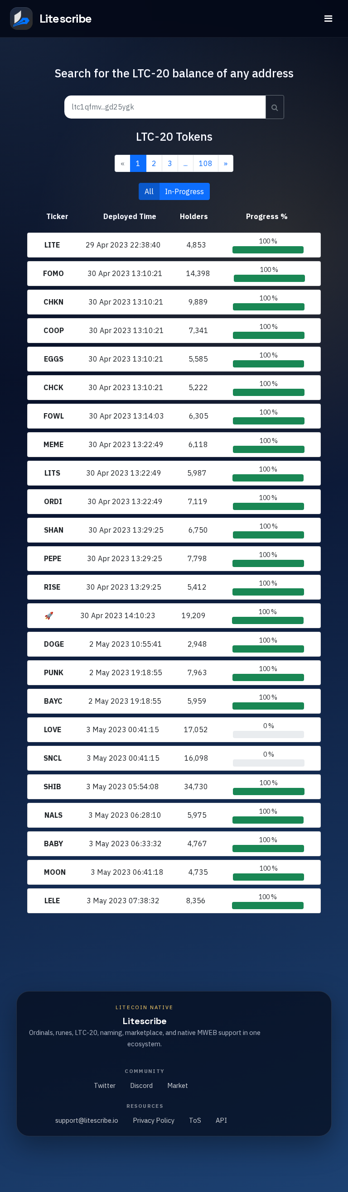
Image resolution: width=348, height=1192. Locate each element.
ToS (195, 1120)
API (221, 1120)
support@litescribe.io (86, 1120)
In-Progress (184, 191)
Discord (141, 1085)
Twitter (105, 1085)
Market (177, 1085)
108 (206, 163)
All (149, 191)
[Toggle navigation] (328, 18)
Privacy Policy (153, 1120)
